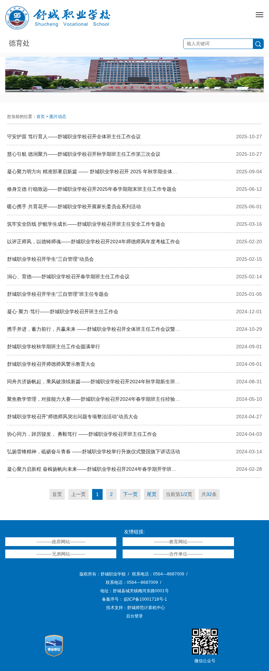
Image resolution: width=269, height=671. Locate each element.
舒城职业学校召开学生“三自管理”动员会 (50, 259)
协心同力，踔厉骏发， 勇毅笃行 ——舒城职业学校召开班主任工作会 (82, 434)
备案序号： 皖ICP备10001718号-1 (134, 599)
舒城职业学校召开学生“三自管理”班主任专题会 (58, 294)
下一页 (130, 494)
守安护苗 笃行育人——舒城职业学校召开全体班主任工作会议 (74, 136)
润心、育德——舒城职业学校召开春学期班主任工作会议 (68, 276)
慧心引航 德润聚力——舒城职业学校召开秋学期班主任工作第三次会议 (83, 154)
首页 (40, 116)
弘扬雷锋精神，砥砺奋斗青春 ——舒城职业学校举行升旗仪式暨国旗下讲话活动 (93, 451)
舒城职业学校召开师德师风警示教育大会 (51, 364)
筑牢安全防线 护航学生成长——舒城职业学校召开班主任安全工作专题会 (86, 224)
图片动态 (57, 116)
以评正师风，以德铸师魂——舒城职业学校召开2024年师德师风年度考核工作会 (93, 241)
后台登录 (134, 616)
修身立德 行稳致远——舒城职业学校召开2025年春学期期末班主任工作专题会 (92, 189)
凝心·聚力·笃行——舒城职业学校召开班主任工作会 (62, 311)
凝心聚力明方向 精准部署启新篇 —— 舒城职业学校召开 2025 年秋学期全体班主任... (93, 171)
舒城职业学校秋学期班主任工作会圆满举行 (53, 346)
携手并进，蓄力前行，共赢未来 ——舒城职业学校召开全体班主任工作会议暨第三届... (93, 329)
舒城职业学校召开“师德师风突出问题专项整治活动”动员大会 (72, 416)
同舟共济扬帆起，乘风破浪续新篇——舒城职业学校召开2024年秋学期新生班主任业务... (93, 381)
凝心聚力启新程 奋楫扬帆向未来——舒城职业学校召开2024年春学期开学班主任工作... (93, 469)
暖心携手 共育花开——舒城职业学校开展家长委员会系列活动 (74, 206)
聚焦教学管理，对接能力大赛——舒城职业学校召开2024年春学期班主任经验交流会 (93, 399)
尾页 (152, 494)
